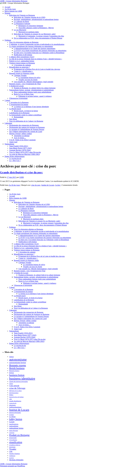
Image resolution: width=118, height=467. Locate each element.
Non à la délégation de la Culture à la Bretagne (26, 121)
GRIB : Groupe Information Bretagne (13, 1)
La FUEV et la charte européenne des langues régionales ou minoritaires (40, 51)
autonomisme (18, 359)
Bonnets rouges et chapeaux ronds (21, 73)
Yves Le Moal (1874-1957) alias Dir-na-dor (25, 152)
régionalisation (13, 439)
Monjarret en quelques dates (28, 32)
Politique (8, 40)
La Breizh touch (15, 109)
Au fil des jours (10, 9)
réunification (15, 442)
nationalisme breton (16, 428)
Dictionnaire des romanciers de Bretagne (24, 125)
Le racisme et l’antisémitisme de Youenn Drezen (26, 129)
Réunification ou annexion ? (19, 67)
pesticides (11, 432)
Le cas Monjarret (20, 30)
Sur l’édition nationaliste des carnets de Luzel (25, 131)
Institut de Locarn (47, 185)
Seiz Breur (13, 119)
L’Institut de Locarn (16, 86)
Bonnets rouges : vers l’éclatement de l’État (25, 84)
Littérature (8, 123)
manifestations (13, 424)
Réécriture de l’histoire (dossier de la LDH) (29, 17)
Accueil (7, 7)
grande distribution (15, 401)
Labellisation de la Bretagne (19, 113)
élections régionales (16, 460)
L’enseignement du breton (18, 105)
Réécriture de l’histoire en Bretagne (22, 15)
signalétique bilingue (14, 445)
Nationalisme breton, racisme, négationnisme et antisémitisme (31, 90)
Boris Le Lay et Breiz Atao (24, 94)
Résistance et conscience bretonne (30, 26)
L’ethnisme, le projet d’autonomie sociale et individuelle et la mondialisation (36, 44)
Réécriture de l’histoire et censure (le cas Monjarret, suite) (35, 34)
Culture (7, 100)
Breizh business (17, 368)
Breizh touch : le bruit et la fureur (26, 111)
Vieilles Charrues (14, 453)
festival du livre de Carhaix (16, 397)
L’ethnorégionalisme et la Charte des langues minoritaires (34, 48)
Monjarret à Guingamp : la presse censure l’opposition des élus (41, 36)
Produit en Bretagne (19, 435)
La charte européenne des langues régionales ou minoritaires (31, 46)
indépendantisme (15, 407)
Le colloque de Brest (21, 21)
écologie (11, 457)
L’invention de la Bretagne (19, 102)
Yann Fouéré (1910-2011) (18, 146)
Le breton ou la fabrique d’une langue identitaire (31, 107)
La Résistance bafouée (22, 24)
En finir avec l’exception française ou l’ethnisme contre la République (39, 53)
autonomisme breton (17, 362)
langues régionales (15, 412)
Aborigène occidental (21, 136)
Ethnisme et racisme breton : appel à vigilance (35, 96)
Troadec (12, 449)
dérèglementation (13, 392)
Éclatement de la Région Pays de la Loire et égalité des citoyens (37, 69)
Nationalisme (9, 144)
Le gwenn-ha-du (15, 158)
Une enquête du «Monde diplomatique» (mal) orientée (33, 82)
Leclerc (57, 185)
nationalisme (13, 426)
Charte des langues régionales (18, 381)
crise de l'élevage (17, 388)
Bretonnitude (18, 117)
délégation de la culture (15, 390)
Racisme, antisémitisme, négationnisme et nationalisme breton (36, 19)
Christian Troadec (20, 75)
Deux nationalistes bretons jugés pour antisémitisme (32, 92)
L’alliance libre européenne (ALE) (21, 57)
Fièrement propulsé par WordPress (12, 466)
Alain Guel (13, 142)
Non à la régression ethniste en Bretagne (23, 42)
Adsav (11, 357)
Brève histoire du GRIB (13, 11)
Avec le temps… (20, 138)
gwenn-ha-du (12, 403)
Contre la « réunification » (23, 71)
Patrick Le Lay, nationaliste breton (21, 61)
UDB (10, 451)
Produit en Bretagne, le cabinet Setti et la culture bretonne (35, 88)
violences (12, 456)
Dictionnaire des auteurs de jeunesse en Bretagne (27, 127)
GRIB (21, 177)
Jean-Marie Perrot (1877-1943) (20, 148)
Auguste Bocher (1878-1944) (20, 150)
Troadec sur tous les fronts (27, 80)
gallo (10, 399)
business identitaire (22, 378)
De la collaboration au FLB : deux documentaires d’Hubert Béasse (38, 38)
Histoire (7, 13)
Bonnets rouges (17, 365)
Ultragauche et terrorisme (18, 98)
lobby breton (15, 419)
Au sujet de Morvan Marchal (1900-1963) (24, 154)
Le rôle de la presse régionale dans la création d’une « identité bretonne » (35, 59)
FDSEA (11, 395)
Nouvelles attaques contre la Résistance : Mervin (36, 28)
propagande (13, 438)
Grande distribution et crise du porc (21, 172)
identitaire (12, 405)
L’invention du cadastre (22, 65)
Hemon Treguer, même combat (20, 134)
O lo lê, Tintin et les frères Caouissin (22, 140)
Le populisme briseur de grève (29, 78)
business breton (16, 375)
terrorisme (12, 447)
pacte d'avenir (13, 430)
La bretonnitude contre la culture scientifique (25, 115)
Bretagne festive (14, 371)
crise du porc (35, 185)
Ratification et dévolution (23, 55)
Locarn (11, 422)
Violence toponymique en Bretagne (22, 63)
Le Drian (12, 417)
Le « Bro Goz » (15, 161)
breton (11, 373)
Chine (11, 383)
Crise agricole (14, 386)
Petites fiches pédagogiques (15, 156)
